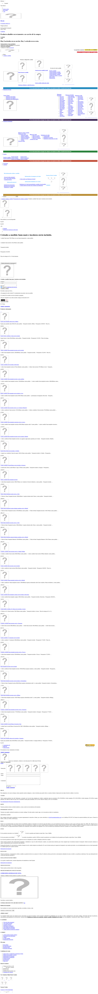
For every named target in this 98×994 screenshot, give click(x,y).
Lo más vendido (6, 938)
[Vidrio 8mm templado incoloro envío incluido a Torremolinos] (5, 679)
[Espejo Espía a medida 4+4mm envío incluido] (5, 334)
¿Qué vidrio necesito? (7, 923)
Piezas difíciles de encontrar (9, 928)
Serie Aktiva (70, 107)
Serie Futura (80, 96)
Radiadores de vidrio (45, 135)
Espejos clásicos (14, 158)
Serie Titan (80, 107)
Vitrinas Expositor (24, 138)
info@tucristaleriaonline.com (55, 817)
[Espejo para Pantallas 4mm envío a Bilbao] (5, 320)
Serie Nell (70, 102)
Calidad (4, 937)
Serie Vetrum (80, 101)
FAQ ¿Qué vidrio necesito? (9, 178)
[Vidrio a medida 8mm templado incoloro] (5, 478)
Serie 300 (62, 99)
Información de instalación (6, 862)
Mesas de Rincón (36, 136)
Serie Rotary (80, 98)
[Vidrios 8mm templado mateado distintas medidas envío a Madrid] (5, 536)
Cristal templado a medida (54, 72)
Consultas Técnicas (7, 924)
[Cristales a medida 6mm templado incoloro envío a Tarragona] (5, 708)
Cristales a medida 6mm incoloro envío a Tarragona (11, 623)
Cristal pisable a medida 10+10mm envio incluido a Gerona (13, 609)
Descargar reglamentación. (14, 801)
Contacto (48, 185)
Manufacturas (52, 78)
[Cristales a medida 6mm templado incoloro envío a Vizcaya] (5, 651)
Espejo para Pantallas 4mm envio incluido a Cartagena (12, 738)
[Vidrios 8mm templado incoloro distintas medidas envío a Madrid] (5, 507)
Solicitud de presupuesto (8, 925)
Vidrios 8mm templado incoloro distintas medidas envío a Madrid (14, 508)
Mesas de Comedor (36, 138)
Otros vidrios (52, 76)
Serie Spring (70, 114)
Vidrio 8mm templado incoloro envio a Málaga (10, 695)
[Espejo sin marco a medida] (22, 69)
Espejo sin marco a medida (23, 72)
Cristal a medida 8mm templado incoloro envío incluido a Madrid (14, 436)
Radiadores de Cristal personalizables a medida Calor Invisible (33, 184)
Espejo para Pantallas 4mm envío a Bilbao (9, 321)
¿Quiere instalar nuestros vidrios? (10, 934)
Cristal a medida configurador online (42, 83)
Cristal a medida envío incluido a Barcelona (10, 364)
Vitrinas (22, 139)
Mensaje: (2, 285)
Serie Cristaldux (70, 105)
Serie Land (70, 103)
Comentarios (6, 745)
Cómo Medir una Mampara (9, 927)
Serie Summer (71, 110)
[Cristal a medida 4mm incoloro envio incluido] (5, 564)
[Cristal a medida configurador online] (39, 80)
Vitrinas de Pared (24, 135)
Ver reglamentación (5, 801)
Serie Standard (71, 96)
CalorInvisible (46, 136)
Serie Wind (70, 99)
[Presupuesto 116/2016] (7, 217)
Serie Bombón (61, 112)
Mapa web (5, 961)
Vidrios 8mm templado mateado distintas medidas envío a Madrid (14, 537)
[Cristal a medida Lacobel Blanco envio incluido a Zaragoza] (5, 464)
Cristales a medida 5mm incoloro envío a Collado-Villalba (13, 551)
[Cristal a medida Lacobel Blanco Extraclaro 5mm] (5, 722)
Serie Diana (62, 105)
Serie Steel (70, 115)
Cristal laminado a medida (54, 74)
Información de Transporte (8, 956)
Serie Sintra (62, 116)
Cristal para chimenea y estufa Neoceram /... (26, 85)
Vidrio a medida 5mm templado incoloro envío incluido (12, 350)
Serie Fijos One (71, 97)
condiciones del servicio (12, 287)
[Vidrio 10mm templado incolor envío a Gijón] (5, 492)
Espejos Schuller (24, 159)
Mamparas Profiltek (69, 95)
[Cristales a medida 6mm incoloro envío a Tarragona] (5, 622)
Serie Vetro (70, 98)
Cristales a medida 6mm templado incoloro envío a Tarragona (13, 709)
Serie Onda (62, 106)
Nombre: (2, 281)
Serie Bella (62, 101)
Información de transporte (9, 186)
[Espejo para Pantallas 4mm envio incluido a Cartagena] (5, 737)
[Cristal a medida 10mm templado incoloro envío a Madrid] (5, 579)
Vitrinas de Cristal (22, 133)
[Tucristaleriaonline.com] (11, 18)
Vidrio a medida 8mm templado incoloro (9, 479)
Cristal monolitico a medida (55, 73)
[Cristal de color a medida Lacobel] (39, 67)
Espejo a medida (52, 70)
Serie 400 (62, 96)
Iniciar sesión (6, 9)
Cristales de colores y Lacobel (55, 75)
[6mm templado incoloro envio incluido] (5, 665)
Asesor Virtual (6, 95)
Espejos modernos (7, 158)
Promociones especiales (8, 939)
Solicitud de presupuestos (9, 184)
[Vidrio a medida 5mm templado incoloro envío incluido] (5, 349)
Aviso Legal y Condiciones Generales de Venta (13, 953)
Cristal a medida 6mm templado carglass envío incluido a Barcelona (15, 594)
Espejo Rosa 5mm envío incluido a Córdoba (10, 450)
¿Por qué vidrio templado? (9, 177)
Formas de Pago (6, 958)
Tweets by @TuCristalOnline (7, 989)
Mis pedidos (5, 944)
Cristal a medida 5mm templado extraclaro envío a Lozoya (13, 422)
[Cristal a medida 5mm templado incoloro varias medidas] (5, 377)
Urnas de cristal (21, 141)
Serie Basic (80, 104)
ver (24, 902)
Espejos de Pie (24, 156)
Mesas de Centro (36, 135)
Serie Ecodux (71, 101)
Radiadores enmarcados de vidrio (51, 138)
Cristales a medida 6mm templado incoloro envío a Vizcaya (13, 652)
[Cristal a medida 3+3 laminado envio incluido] (5, 636)
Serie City (62, 98)
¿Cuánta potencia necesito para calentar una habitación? (31, 185)
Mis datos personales (7, 948)
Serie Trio (80, 110)
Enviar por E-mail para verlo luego (10, 229)
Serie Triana (62, 102)
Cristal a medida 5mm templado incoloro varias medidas (12, 379)
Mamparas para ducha (10, 96)
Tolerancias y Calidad (8, 187)
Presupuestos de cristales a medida (20, 198)
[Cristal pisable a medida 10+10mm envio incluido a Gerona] (5, 607)
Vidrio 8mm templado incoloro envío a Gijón (10, 522)
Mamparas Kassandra (59, 95)
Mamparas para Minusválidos (12, 99)
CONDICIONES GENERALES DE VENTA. (11, 873)
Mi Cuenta (5, 10)
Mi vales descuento (7, 946)
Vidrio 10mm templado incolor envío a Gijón (10, 494)
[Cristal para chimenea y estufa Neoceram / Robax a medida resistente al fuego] (22, 82)
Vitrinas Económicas (25, 137)
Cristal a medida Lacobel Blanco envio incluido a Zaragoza (13, 465)
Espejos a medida (7, 157)
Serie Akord (80, 112)
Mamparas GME (78, 95)
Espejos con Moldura (15, 159)
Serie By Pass (81, 108)
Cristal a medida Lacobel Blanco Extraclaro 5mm (11, 724)
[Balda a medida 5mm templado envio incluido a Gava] (5, 392)
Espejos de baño (14, 156)
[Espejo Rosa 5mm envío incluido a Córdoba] (5, 449)
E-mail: (2, 283)
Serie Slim (80, 111)
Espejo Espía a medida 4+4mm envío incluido (10, 335)
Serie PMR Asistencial (70, 109)
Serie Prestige (81, 106)
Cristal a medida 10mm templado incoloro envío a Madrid (13, 580)
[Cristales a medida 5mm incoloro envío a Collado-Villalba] (5, 550)
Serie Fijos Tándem (70, 112)
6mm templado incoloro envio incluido (9, 666)
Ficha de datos (6, 747)
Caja (4, 11)
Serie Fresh (62, 104)
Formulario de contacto (8, 972)
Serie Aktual (80, 105)
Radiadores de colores (48, 137)
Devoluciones (6, 959)
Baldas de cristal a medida (23, 132)
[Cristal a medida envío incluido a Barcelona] (5, 363)
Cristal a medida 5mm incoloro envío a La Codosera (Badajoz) (14, 407)
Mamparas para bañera (11, 97)
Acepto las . (9, 287)
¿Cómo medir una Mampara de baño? (27, 179)
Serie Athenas (61, 114)
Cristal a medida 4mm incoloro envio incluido (10, 565)
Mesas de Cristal (33, 134)
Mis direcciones (6, 947)
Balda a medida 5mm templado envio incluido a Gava (12, 393)
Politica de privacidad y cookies (10, 954)
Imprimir (5, 228)
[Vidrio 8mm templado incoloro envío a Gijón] (5, 521)
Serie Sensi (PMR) (62, 109)
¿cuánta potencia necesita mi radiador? (11, 929)
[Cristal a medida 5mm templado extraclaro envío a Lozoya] (5, 421)
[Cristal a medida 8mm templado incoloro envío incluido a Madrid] (5, 435)
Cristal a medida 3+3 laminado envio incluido (10, 637)
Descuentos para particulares (9, 936)
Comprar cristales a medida (7, 198)
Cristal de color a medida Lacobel (41, 70)
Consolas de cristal (34, 139)
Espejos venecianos (25, 158)
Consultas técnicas (8, 179)
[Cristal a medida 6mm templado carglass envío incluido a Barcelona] (5, 593)
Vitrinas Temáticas (25, 136)
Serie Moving (81, 102)
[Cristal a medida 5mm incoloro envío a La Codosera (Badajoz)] (5, 406)
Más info (5, 746)
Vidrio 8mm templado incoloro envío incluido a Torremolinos (13, 680)
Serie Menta (62, 107)
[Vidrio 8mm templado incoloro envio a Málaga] (5, 694)
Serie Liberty (62, 100)
